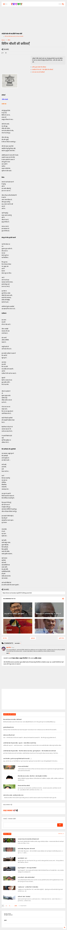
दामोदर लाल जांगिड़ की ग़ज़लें (8, 735)
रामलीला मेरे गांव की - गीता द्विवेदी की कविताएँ (42, 69)
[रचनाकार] (16, 4)
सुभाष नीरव (8, 647)
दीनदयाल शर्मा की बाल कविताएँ (24, 785)
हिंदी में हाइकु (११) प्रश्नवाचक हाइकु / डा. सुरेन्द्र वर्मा (48, 613)
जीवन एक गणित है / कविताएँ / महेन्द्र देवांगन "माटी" (48, 630)
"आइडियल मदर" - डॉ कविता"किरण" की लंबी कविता (28, 887)
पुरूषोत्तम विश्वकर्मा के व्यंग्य (8, 727)
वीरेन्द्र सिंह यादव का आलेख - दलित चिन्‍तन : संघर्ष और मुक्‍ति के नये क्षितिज (32, 776)
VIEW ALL (60, 833)
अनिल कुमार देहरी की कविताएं (39, 67)
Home (3, 40)
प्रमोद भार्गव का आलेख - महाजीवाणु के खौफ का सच (13, 795)
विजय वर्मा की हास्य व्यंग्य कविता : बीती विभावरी (12, 719)
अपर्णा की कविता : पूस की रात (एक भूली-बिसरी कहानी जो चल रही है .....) (17, 758)
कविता (9, 40)
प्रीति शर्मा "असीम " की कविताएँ (24, 896)
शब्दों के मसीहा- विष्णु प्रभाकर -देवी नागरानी (26, 848)
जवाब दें (7, 653)
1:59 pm (12, 647)
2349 (16, 905)
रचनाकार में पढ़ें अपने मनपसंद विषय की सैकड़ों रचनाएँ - (28, 839)
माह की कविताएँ (8, 630)
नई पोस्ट (5, 638)
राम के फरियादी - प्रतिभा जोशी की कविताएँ (26, 877)
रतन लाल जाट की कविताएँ (38, 72)
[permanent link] (5, 53)
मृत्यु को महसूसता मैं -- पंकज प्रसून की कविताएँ (27, 867)
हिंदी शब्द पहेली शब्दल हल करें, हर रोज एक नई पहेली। (14, 36)
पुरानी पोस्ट (61, 638)
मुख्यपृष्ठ (33, 638)
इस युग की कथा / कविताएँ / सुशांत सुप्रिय (14, 613)
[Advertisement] (33, 18)
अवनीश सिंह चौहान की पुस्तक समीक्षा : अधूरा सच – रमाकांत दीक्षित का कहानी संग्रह (19, 743)
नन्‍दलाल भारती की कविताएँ (23, 766)
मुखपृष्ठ (5, 920)
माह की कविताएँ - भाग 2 (22, 858)
